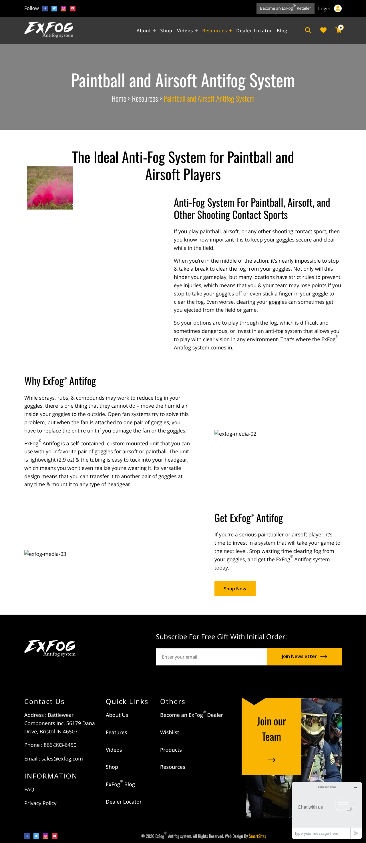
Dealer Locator (124, 801)
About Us (117, 715)
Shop (112, 767)
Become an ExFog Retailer (285, 7)
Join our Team (271, 728)
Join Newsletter (299, 656)
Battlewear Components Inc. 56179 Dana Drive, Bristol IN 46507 (59, 723)
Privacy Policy (40, 803)
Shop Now (235, 589)
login (325, 8)
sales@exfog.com (62, 758)
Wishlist (169, 732)
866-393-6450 (60, 745)
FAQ (29, 789)
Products (171, 750)
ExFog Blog (120, 784)
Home (119, 98)
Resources (145, 98)
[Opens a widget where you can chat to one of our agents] (327, 810)
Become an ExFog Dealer (191, 715)
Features (116, 732)
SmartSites (257, 836)
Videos (114, 750)
